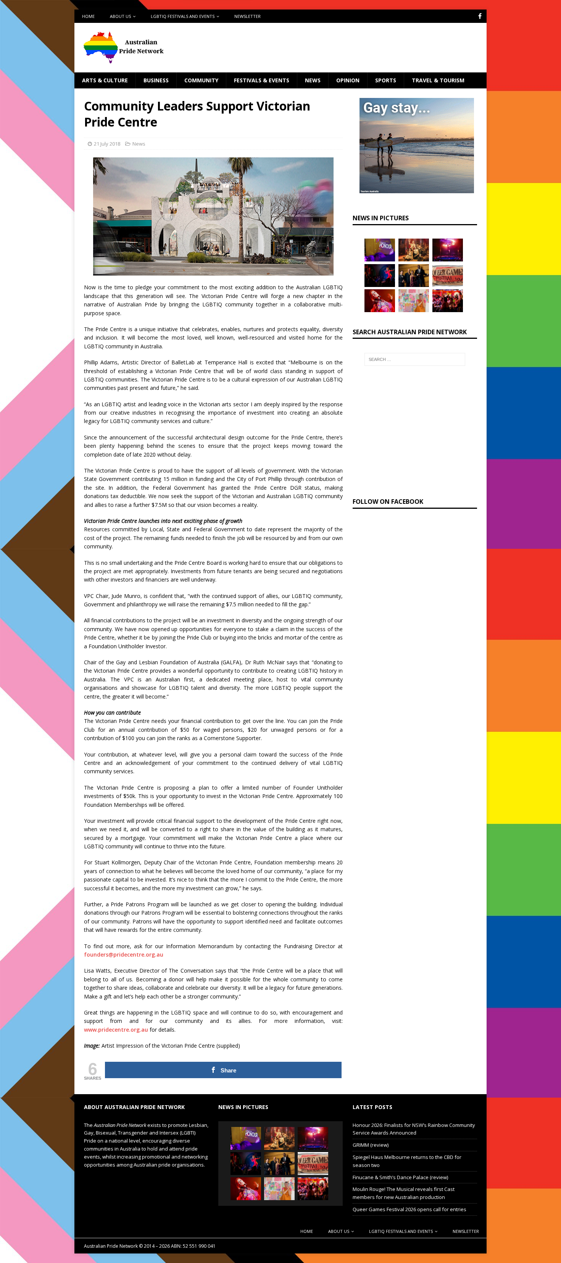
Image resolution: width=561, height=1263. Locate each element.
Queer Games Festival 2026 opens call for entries (409, 1209)
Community (201, 80)
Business (156, 80)
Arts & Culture (105, 80)
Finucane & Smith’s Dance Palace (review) (400, 1177)
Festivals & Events (261, 80)
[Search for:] (415, 359)
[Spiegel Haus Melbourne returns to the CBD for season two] (447, 250)
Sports (385, 80)
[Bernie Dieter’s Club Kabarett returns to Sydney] (379, 300)
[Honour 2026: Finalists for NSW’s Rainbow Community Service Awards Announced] (379, 250)
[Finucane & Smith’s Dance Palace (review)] (379, 275)
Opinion (347, 80)
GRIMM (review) (371, 1144)
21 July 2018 (107, 143)
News (313, 80)
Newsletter (247, 16)
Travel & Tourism (438, 80)
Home (88, 16)
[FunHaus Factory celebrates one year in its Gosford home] (447, 300)
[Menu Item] (480, 16)
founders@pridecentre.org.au (123, 954)
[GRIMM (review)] (413, 250)
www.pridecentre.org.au (116, 1029)
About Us (120, 16)
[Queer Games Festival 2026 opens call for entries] (447, 275)
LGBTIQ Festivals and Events (182, 16)
